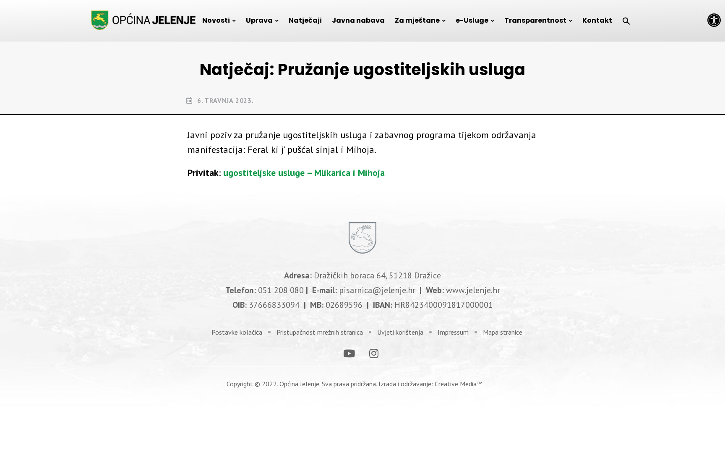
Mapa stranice (502, 332)
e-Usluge (472, 20)
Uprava (259, 20)
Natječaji (305, 20)
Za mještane (417, 20)
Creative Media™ (458, 384)
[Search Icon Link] (626, 20)
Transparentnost (535, 20)
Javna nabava (358, 20)
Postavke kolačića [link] (236, 332)
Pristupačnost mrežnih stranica (319, 332)
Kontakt (597, 20)
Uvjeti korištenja (400, 332)
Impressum (453, 332)
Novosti (216, 20)
